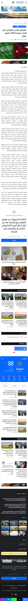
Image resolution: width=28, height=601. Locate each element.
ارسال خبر (14, 590)
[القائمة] (2, 3)
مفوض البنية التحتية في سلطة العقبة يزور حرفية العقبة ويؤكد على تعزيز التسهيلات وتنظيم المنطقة (7, 304)
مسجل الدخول (17, 337)
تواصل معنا (8, 590)
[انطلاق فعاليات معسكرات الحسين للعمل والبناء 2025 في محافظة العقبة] (5, 528)
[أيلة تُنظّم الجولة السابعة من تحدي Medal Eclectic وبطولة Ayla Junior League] (7, 315)
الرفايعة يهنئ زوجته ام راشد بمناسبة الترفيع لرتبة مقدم (7, 471)
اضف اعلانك (19, 590)
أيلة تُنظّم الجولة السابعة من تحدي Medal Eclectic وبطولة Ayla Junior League (9, 429)
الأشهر (23, 385)
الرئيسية (23, 23)
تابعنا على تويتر (22, 548)
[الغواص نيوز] (18, 2)
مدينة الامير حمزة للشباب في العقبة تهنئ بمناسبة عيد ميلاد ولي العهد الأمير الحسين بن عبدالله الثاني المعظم (21, 473)
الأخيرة (14, 385)
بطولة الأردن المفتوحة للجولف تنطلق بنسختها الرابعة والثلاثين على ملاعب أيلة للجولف (9, 421)
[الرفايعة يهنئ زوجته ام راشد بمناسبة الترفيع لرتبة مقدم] (7, 464)
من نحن (3, 590)
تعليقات (5, 385)
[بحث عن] (26, 3)
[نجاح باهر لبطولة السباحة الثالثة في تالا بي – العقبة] (5, 533)
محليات (15, 26)
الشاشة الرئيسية (17, 23)
